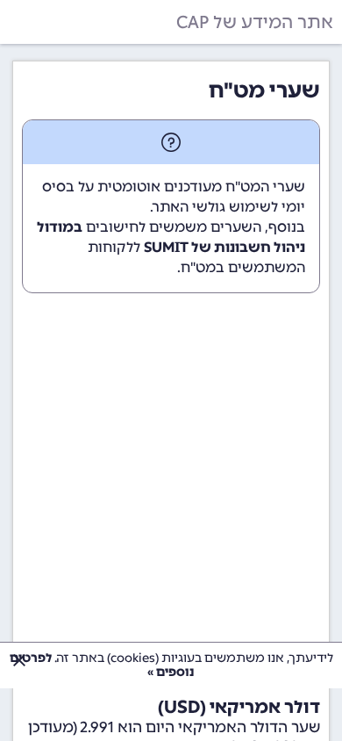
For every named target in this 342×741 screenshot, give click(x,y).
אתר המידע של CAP (254, 21)
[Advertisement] (171, 491)
